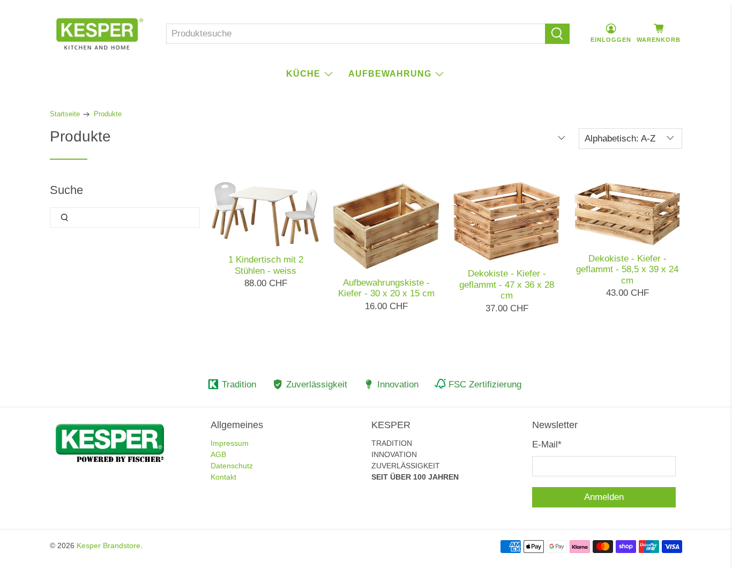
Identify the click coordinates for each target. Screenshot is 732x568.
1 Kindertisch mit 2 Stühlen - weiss (265, 265)
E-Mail (547, 444)
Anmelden (604, 497)
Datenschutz (232, 465)
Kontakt (223, 477)
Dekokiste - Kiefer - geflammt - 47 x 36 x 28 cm (506, 284)
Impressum (230, 443)
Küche (303, 73)
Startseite (65, 114)
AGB (218, 454)
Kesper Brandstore (108, 545)
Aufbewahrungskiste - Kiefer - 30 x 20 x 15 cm (386, 288)
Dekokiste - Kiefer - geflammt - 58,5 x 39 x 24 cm (627, 269)
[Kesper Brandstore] (99, 33)
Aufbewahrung (389, 73)
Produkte (108, 114)
